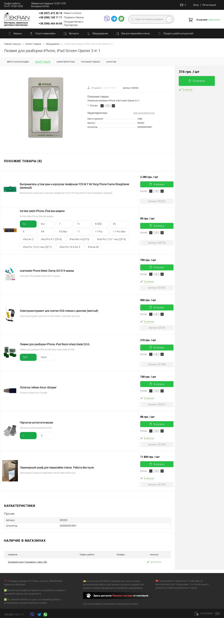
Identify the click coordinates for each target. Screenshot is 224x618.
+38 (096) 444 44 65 (50, 23)
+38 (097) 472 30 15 (50, 13)
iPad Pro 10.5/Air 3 (70, 247)
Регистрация (209, 5)
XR (42, 231)
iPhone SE (93, 247)
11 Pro (98, 231)
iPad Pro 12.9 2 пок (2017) (37, 247)
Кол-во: (94, 105)
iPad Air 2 (28, 239)
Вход (196, 5)
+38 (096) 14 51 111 (14, 614)
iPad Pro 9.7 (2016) (51, 239)
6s (24, 224)
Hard (43, 357)
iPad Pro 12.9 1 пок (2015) (111, 239)
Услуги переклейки (45, 33)
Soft (25, 357)
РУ (181, 4)
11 (78, 231)
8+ (114, 224)
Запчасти (73, 33)
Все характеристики (144, 113)
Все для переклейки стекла (135, 33)
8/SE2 (98, 224)
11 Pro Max (119, 231)
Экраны (17, 33)
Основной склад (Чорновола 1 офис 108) (27, 562)
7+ (78, 224)
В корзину (159, 184)
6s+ (43, 224)
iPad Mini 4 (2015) (80, 239)
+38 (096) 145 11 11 (50, 17)
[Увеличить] (45, 107)
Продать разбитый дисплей (178, 33)
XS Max (63, 231)
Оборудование (100, 33)
